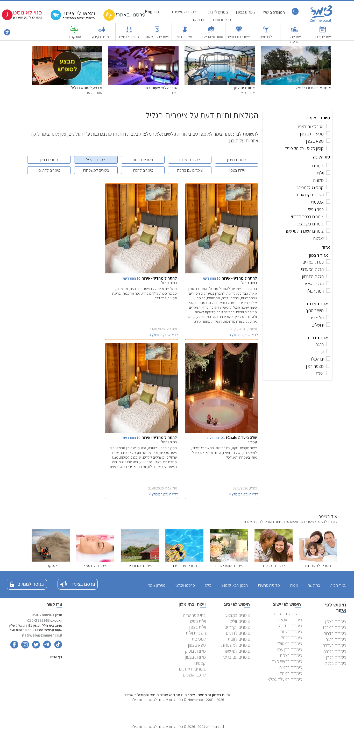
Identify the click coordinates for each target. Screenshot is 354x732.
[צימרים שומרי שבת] (229, 560)
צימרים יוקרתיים (239, 36)
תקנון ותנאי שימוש (235, 585)
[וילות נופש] (266, 31)
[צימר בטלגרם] (46, 647)
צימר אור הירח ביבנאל (313, 88)
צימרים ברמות (290, 667)
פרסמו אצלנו (221, 19)
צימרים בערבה (334, 645)
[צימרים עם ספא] (95, 560)
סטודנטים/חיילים (212, 36)
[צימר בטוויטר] (35, 647)
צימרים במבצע (237, 615)
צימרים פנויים (323, 36)
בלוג (208, 585)
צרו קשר (198, 19)
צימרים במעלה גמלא (284, 679)
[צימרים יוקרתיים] (239, 31)
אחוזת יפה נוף (243, 88)
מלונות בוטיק (195, 651)
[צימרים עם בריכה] (295, 31)
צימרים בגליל (96, 159)
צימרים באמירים (289, 620)
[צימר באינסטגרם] (24, 647)
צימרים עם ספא (95, 565)
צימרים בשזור (291, 631)
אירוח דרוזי (184, 36)
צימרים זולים (240, 621)
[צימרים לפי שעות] (157, 31)
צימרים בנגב (336, 639)
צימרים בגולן (49, 159)
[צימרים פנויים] (323, 31)
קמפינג (200, 663)
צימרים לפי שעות (157, 36)
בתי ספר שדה (194, 615)
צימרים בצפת (291, 655)
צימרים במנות (291, 673)
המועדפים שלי (274, 12)
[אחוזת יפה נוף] (220, 48)
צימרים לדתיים (129, 36)
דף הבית (56, 656)
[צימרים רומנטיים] (273, 560)
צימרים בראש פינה (287, 661)
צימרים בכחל (291, 637)
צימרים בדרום (143, 159)
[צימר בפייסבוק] (14, 647)
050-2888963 (43, 615)
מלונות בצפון (195, 657)
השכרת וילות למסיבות (196, 636)
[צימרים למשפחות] (318, 560)
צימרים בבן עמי (289, 649)
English (152, 12)
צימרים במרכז (190, 159)
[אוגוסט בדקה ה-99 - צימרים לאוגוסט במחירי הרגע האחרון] (22, 19)
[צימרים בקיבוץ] (101, 31)
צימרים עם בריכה (294, 39)
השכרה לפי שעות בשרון (160, 88)
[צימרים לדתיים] (129, 31)
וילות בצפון (237, 170)
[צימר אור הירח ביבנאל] (296, 48)
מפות (294, 585)
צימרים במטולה (289, 643)
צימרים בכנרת (334, 651)
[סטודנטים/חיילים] (211, 31)
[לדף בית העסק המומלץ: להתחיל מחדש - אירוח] (217, 272)
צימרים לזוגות (143, 170)
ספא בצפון (197, 645)
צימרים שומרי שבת (229, 565)
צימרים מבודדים (140, 565)
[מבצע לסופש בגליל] (67, 48)
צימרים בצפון (236, 159)
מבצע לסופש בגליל (86, 88)
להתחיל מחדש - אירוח (239, 278)
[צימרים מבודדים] (140, 560)
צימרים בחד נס (290, 626)
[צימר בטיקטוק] (57, 647)
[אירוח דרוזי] (185, 31)
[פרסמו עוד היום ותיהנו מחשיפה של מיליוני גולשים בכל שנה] (124, 19)
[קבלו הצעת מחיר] (74, 19)
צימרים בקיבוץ (101, 36)
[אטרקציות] (74, 31)
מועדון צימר (156, 585)
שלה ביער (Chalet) (241, 437)
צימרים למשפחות (96, 170)
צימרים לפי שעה (236, 651)
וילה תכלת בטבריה (287, 614)
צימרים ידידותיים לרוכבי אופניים (192, 672)
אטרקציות (74, 36)
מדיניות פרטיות (269, 585)
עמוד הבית (338, 585)
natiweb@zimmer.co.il (42, 635)
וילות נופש (266, 36)
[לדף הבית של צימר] (321, 21)
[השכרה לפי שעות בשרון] (143, 48)
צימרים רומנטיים (273, 565)
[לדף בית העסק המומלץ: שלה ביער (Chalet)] (217, 431)
